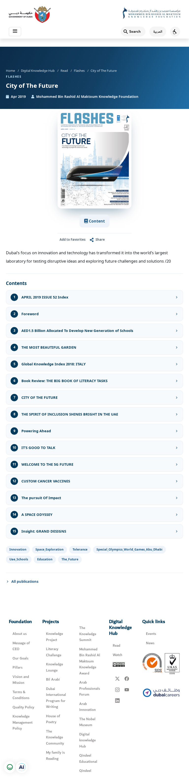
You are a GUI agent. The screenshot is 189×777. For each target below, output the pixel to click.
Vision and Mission (21, 680)
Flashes (79, 70)
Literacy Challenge (53, 652)
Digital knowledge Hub (87, 740)
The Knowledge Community (55, 737)
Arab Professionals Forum (89, 688)
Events (151, 634)
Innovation (17, 549)
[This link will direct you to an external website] (30, 14)
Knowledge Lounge (54, 667)
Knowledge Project (54, 637)
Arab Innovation (87, 707)
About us (20, 634)
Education (44, 559)
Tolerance (80, 549)
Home (10, 70)
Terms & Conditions (21, 695)
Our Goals (20, 658)
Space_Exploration (49, 549)
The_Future (70, 559)
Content (96, 221)
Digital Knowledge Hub (38, 70)
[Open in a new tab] (22, 767)
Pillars (17, 667)
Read (64, 70)
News (150, 643)
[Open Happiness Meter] (10, 767)
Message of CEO (21, 646)
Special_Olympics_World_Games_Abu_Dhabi (129, 549)
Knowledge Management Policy (22, 722)
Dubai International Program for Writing (56, 698)
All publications (24, 581)
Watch (117, 655)
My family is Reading (55, 755)
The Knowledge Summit (87, 634)
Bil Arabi (53, 679)
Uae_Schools (18, 559)
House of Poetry (53, 719)
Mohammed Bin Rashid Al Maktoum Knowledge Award (89, 661)
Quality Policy (23, 707)
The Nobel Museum (87, 722)
